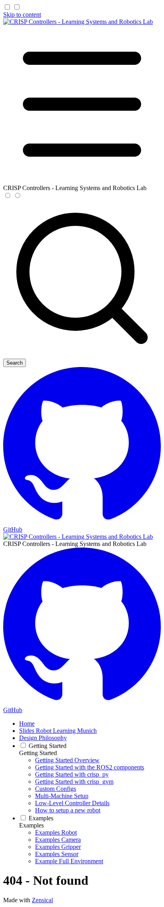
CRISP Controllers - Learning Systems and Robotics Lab (74, 543)
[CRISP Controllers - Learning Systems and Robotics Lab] (78, 21)
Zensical (42, 900)
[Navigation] (82, 180)
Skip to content (22, 14)
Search (14, 363)
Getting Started (38, 753)
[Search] (82, 355)
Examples (31, 825)
